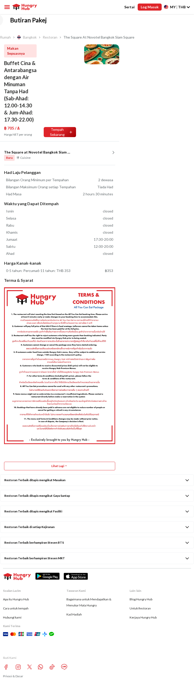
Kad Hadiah (74, 614)
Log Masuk (150, 7)
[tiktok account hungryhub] (52, 667)
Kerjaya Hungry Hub (143, 617)
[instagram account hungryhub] (18, 667)
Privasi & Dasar (13, 676)
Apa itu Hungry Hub (16, 599)
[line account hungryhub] (64, 667)
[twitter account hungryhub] (29, 667)
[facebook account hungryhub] (6, 667)
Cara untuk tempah (16, 608)
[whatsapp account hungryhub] (40, 666)
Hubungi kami (12, 617)
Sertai (129, 7)
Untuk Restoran (140, 608)
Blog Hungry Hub (141, 599)
